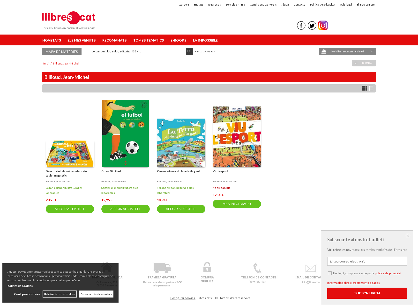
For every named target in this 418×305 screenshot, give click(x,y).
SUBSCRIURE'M (367, 293)
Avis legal (346, 4)
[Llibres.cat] (68, 26)
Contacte (299, 4)
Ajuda (285, 4)
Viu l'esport (220, 171)
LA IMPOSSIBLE (205, 40)
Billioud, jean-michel (58, 181)
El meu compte (366, 4)
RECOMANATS (115, 40)
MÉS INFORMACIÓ (237, 204)
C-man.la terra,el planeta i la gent (178, 171)
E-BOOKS (179, 40)
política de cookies (20, 286)
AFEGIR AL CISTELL (70, 209)
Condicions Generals (263, 4)
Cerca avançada (205, 51)
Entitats (198, 4)
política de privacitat (388, 273)
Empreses (214, 4)
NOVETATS (52, 40)
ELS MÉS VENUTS (82, 40)
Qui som (184, 4)
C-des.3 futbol (111, 171)
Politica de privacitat (322, 4)
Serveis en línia (235, 4)
